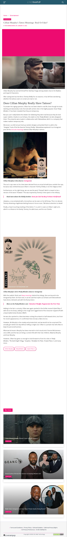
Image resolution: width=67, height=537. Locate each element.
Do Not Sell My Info (41, 529)
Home (5, 15)
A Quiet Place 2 (31, 349)
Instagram (27, 181)
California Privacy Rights (50, 527)
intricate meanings (17, 130)
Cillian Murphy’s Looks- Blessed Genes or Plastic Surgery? (21, 438)
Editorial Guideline (38, 527)
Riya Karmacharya (10, 25)
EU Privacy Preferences (28, 529)
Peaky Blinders (20, 349)
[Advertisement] (33, 41)
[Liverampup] (33, 2)
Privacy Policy (28, 527)
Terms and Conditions (16, 527)
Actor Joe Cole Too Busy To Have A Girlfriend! (46, 197)
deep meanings (27, 295)
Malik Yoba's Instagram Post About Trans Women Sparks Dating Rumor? (25, 509)
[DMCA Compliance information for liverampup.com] (58, 535)
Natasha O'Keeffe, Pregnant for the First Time (44, 304)
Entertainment (14, 15)
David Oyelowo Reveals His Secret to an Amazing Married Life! (23, 473)
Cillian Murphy (9, 349)
